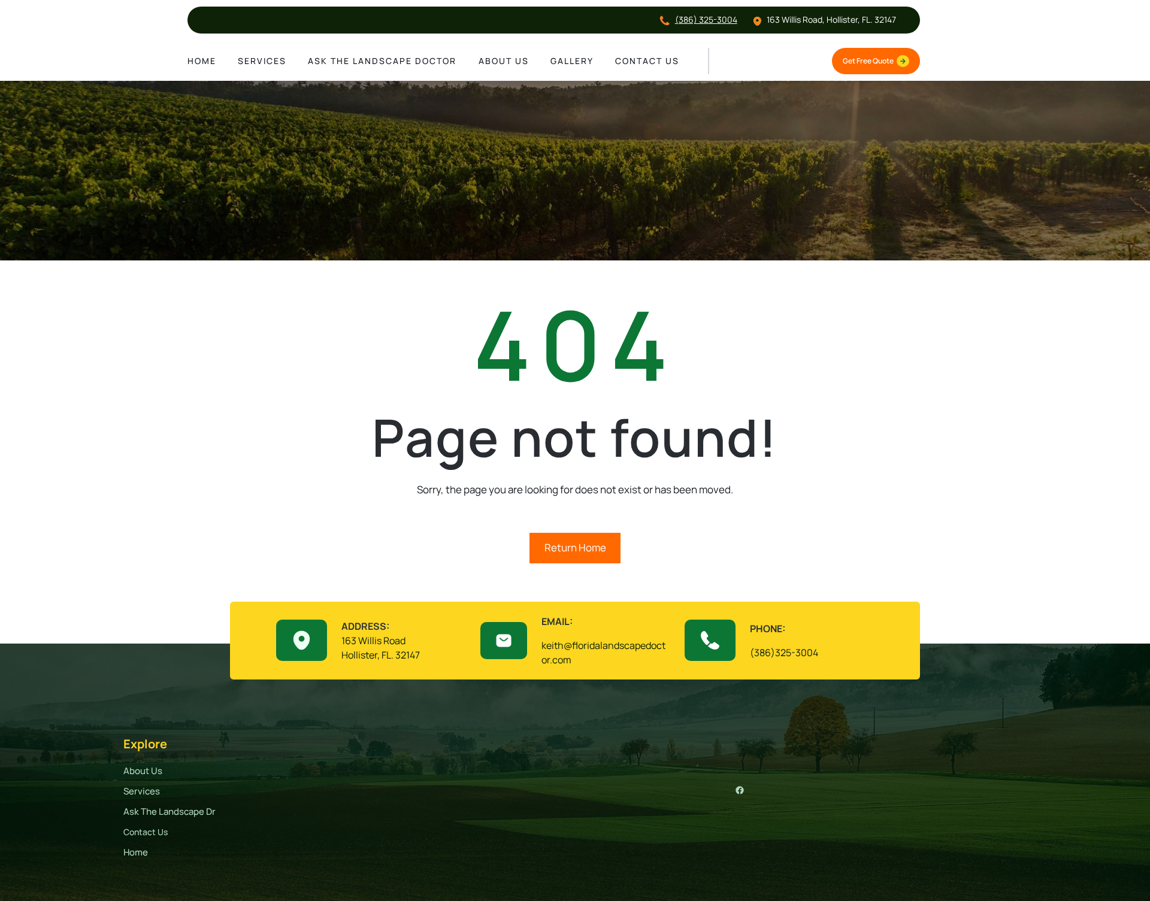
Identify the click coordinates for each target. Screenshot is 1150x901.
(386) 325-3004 (706, 19)
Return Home (575, 547)
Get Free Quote (868, 61)
